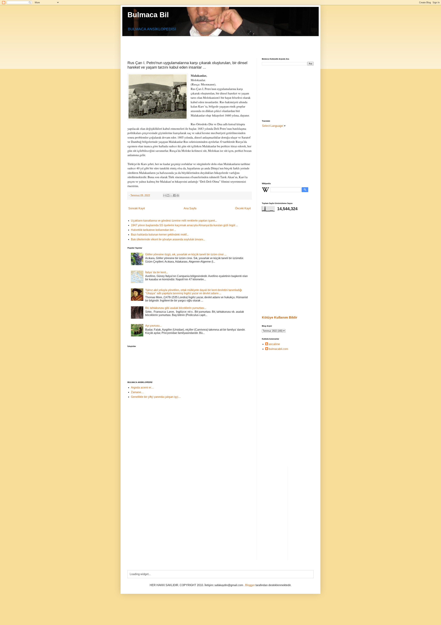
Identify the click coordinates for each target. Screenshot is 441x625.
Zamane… (137, 392)
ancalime (274, 344)
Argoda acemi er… (142, 387)
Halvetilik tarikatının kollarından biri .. (153, 229)
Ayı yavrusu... (153, 325)
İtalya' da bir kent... (156, 272)
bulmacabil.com (278, 348)
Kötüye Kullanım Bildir (279, 317)
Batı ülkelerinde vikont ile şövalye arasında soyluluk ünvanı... (168, 239)
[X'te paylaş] (171, 195)
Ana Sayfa (190, 208)
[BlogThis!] (168, 195)
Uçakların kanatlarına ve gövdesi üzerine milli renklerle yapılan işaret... (174, 220)
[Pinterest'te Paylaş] (178, 195)
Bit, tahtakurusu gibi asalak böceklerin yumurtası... (175, 307)
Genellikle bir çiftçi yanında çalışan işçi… (156, 396)
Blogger (250, 585)
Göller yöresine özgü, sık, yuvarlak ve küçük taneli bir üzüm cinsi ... (185, 254)
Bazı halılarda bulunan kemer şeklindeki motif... (159, 234)
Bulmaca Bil (148, 15)
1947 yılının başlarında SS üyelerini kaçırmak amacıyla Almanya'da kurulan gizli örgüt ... (184, 225)
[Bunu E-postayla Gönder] (164, 195)
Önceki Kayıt (243, 208)
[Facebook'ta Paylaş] (174, 195)
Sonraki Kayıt (136, 208)
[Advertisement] (211, 44)
